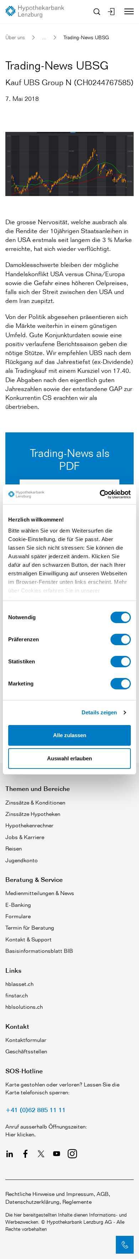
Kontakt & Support (28, 939)
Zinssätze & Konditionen (35, 802)
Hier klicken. (20, 1134)
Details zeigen (99, 712)
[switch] (120, 639)
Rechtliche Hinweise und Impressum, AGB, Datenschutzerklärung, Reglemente (57, 1198)
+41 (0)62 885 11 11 (35, 1110)
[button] (125, 1245)
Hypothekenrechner (29, 825)
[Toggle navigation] (126, 11)
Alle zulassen (69, 735)
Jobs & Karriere (24, 837)
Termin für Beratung (29, 927)
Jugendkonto (21, 860)
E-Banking (18, 904)
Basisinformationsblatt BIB (39, 950)
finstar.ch (16, 995)
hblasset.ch (19, 984)
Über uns (15, 37)
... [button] (44, 37)
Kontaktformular (25, 1040)
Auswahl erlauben (69, 758)
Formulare (18, 916)
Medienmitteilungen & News (39, 893)
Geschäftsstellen (26, 1051)
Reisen (13, 848)
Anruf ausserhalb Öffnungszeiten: (46, 1126)
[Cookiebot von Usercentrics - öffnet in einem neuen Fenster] (100, 494)
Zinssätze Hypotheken (32, 814)
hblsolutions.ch (24, 1006)
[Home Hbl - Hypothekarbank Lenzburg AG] (37, 11)
